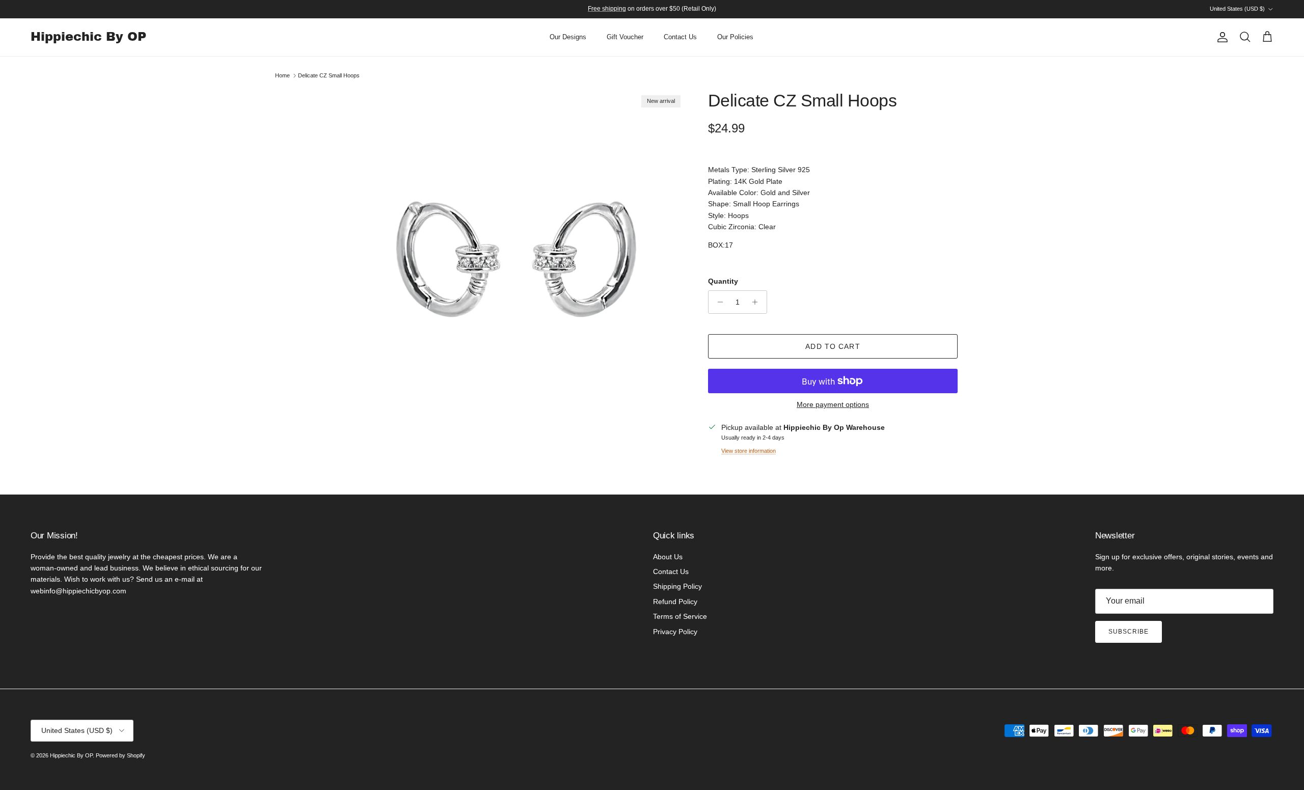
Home (282, 75)
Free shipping (607, 8)
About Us (668, 557)
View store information (748, 451)
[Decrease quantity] (717, 302)
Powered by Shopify (120, 755)
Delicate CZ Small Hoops (329, 75)
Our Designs (568, 37)
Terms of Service (680, 616)
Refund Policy (675, 601)
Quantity (723, 281)
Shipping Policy (677, 586)
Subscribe (1128, 631)
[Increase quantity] (758, 302)
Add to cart (832, 346)
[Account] (1220, 37)
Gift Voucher (625, 37)
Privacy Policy (675, 632)
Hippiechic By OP (71, 755)
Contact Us (680, 37)
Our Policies (735, 37)
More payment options (833, 404)
